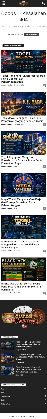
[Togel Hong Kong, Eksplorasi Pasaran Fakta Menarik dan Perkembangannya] (23, 61)
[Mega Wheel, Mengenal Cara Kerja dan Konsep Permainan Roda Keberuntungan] (23, 185)
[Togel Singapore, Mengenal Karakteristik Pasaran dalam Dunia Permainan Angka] (23, 143)
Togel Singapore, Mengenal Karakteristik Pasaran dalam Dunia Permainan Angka (21, 160)
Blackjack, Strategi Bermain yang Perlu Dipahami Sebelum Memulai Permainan (21, 286)
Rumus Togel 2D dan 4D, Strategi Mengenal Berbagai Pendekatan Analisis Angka (20, 244)
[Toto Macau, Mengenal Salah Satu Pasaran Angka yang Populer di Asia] (23, 103)
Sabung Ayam (6, 404)
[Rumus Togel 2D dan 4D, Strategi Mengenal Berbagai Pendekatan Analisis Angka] (23, 227)
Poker (3, 400)
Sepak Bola (5, 396)
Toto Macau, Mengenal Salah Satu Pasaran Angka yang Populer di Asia (22, 119)
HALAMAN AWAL (31, 34)
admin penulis (6, 85)
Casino (3, 389)
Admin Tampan (28, 416)
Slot (2, 393)
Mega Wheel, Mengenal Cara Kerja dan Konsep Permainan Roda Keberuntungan (21, 202)
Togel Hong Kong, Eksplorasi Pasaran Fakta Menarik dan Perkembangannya (23, 78)
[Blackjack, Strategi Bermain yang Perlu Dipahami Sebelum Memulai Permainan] (23, 269)
